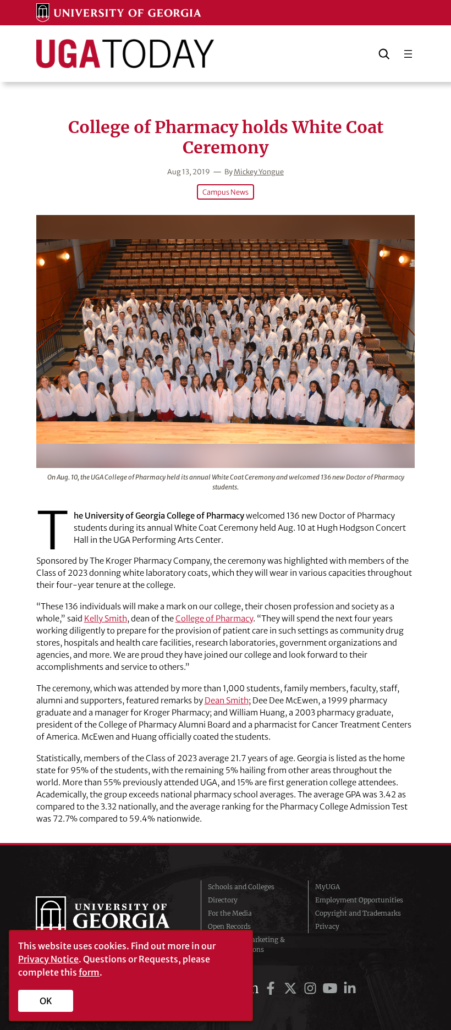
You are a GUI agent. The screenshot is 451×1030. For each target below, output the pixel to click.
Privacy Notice (48, 959)
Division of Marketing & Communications (246, 944)
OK (46, 1000)
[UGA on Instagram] (312, 988)
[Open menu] (408, 53)
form (89, 972)
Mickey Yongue (259, 171)
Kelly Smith (105, 618)
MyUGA (327, 887)
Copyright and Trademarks (358, 913)
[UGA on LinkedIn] (350, 988)
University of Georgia (110, 918)
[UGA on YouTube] (332, 988)
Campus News (225, 192)
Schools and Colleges (241, 887)
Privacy (327, 926)
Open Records (229, 926)
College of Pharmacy (214, 618)
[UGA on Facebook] (272, 988)
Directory (223, 900)
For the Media (230, 913)
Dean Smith (227, 700)
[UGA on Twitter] (292, 988)
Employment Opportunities (359, 900)
